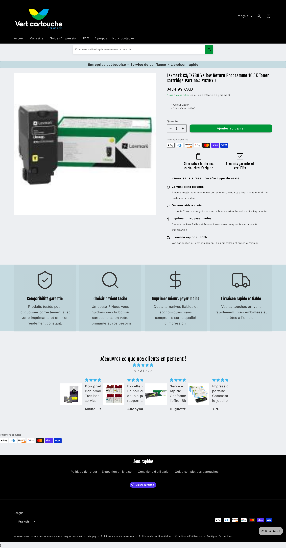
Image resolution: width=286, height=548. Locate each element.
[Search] (209, 49)
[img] (143, 365)
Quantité (172, 121)
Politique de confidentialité (155, 536)
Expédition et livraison (118, 471)
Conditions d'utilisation (154, 471)
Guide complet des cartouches (197, 471)
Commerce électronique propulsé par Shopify (69, 536)
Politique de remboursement (118, 536)
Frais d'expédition (178, 95)
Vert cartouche (33, 536)
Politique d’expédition (219, 536)
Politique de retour (84, 471)
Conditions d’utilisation (188, 536)
